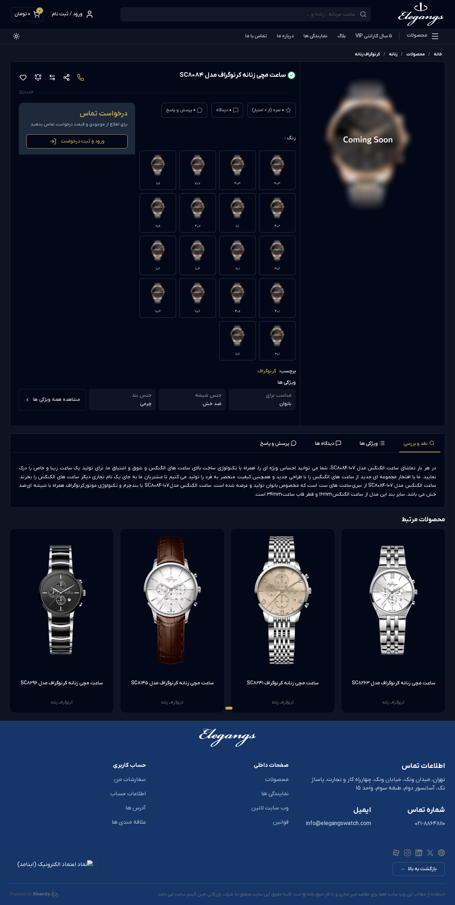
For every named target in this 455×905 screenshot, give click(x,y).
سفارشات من (130, 779)
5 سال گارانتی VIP (373, 36)
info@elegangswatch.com (338, 823)
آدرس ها (135, 808)
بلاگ (341, 36)
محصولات (417, 35)
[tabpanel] (227, 481)
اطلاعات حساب (128, 793)
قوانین (281, 822)
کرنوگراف (267, 371)
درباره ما (285, 36)
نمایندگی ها (315, 36)
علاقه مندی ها (129, 822)
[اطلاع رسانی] (38, 77)
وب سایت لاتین (270, 808)
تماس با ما (256, 36)
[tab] (420, 443)
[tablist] (227, 443)
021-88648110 (430, 823)
